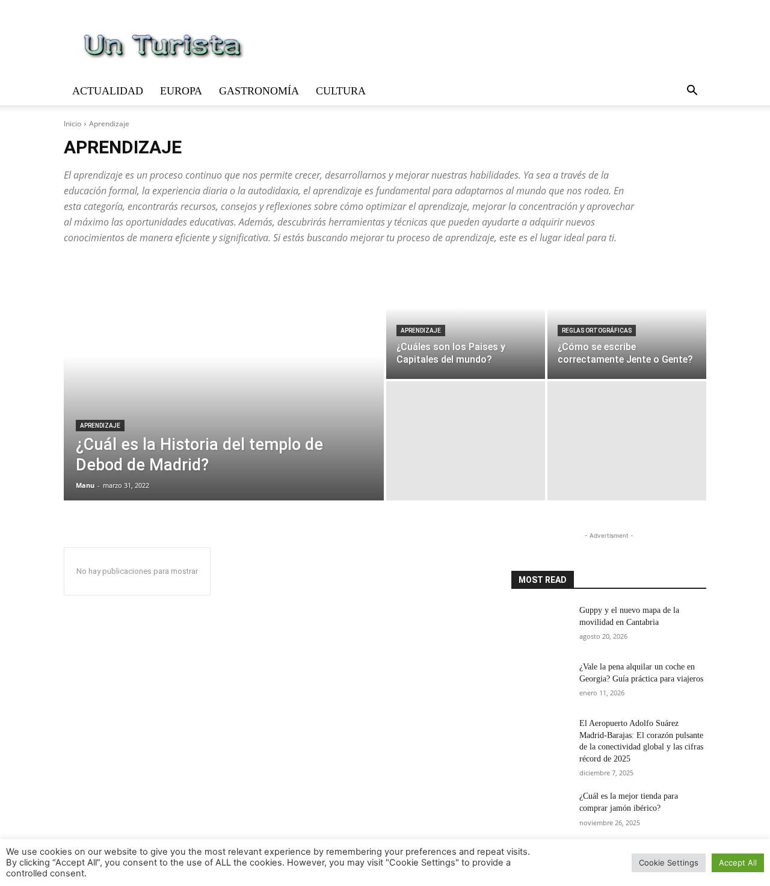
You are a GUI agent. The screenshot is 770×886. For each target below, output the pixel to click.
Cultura (341, 91)
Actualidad (107, 91)
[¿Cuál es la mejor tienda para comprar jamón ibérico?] (540, 810)
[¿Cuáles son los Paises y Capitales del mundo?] (465, 319)
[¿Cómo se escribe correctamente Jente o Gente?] (626, 319)
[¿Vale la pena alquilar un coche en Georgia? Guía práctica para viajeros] (540, 681)
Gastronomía (259, 91)
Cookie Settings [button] (668, 862)
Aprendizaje (100, 425)
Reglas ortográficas (597, 330)
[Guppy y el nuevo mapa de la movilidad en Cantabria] (540, 625)
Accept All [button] (738, 862)
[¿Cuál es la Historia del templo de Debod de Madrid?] (224, 380)
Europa (181, 91)
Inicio (72, 123)
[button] (691, 91)
